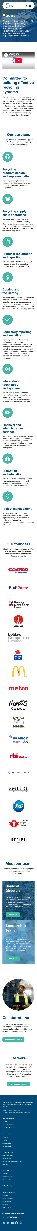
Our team (5, 1131)
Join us (5, 1164)
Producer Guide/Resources (12, 1161)
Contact (5, 1140)
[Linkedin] (4, 1222)
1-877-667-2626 (11, 1217)
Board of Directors (8, 1128)
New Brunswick (7, 1177)
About (4, 1122)
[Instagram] (20, 1222)
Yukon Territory (7, 1186)
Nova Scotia (6, 1180)
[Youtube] (12, 1222)
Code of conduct (8, 1125)
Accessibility (7, 1143)
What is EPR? (7, 1158)
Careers (5, 1137)
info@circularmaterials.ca (14, 1213)
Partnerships (7, 1134)
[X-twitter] (8, 1222)
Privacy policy (7, 1146)
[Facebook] (16, 1222)
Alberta (5, 1174)
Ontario (5, 1183)
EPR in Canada (7, 1155)
